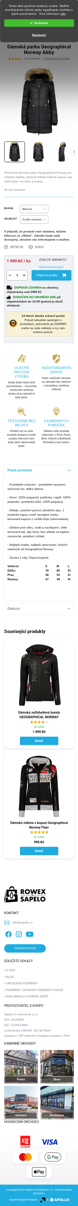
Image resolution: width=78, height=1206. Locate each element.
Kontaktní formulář (25, 948)
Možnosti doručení (51, 267)
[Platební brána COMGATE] (25, 1142)
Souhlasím (41, 23)
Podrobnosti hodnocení (56, 58)
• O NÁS (9, 970)
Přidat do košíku (47, 275)
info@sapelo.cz (22, 922)
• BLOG (9, 977)
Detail (39, 741)
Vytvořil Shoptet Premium (23, 1199)
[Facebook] (7, 933)
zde (63, 13)
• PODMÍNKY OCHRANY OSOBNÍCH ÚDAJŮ (33, 990)
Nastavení (39, 35)
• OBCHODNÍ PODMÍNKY (21, 983)
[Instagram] (18, 933)
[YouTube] (29, 933)
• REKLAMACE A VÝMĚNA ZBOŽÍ (26, 996)
